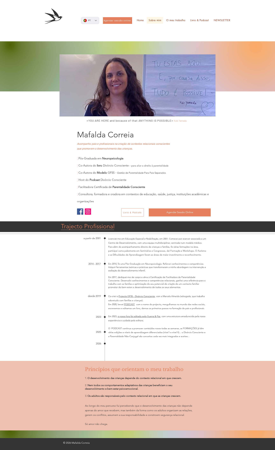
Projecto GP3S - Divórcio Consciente (137, 296)
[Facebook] (80, 211)
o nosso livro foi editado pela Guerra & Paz (139, 316)
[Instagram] (88, 211)
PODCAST (129, 304)
